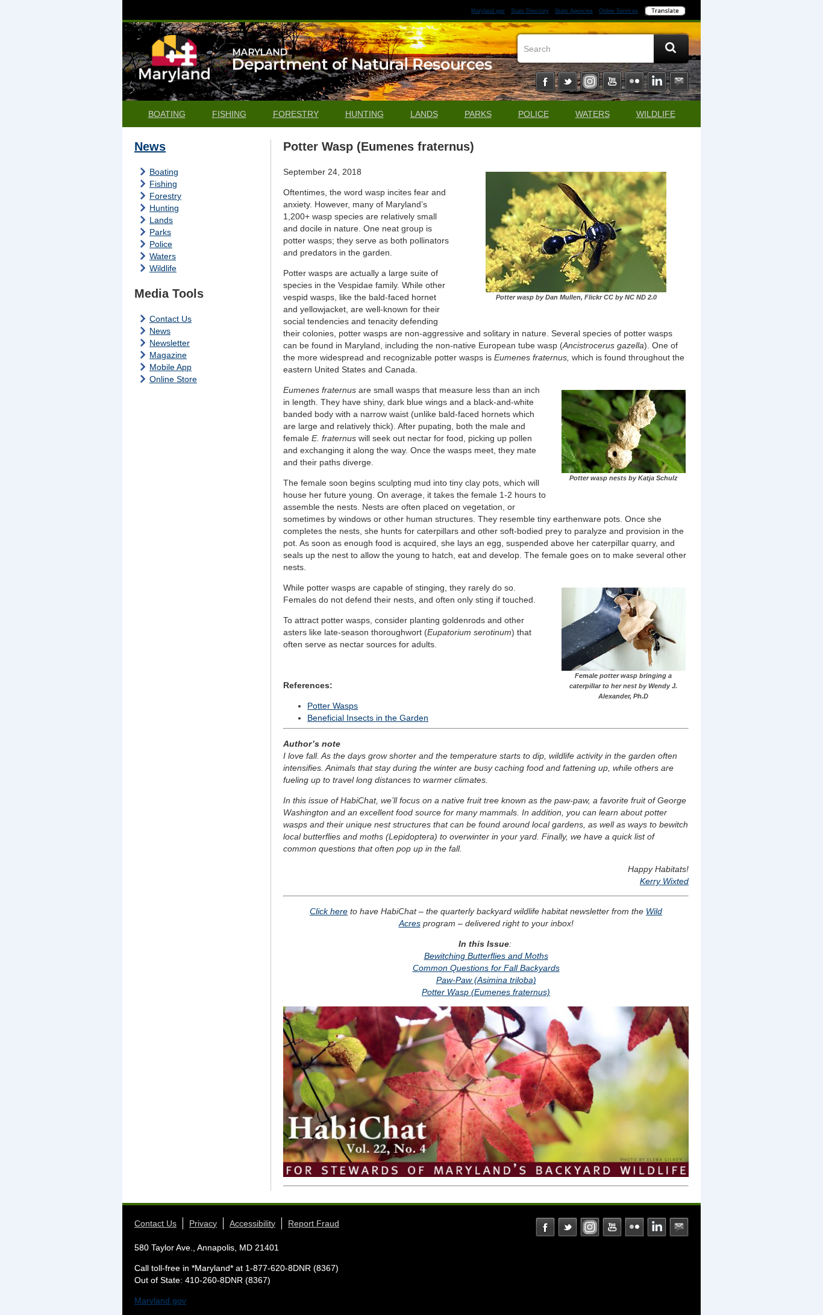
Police (533, 114)
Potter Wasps (332, 706)
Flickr (634, 81)
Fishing (229, 114)
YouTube (612, 81)
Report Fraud (313, 1223)
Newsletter (169, 343)
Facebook (545, 81)
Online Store (173, 379)
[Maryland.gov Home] (174, 64)
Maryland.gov (488, 11)
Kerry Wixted (664, 881)
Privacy (203, 1223)
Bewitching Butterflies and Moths (486, 956)
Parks (478, 114)
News (150, 146)
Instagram (589, 81)
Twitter (567, 81)
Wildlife (655, 114)
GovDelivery (679, 81)
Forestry (296, 114)
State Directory (530, 11)
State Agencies (574, 11)
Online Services (618, 11)
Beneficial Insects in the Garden (367, 718)
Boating (167, 114)
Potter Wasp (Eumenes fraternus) (486, 992)
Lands (424, 114)
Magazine (168, 355)
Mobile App (170, 367)
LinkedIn (656, 81)
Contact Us (170, 319)
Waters (592, 114)
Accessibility (252, 1223)
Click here (329, 911)
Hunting (364, 114)
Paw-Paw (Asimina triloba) (486, 980)
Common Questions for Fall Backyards (486, 968)
